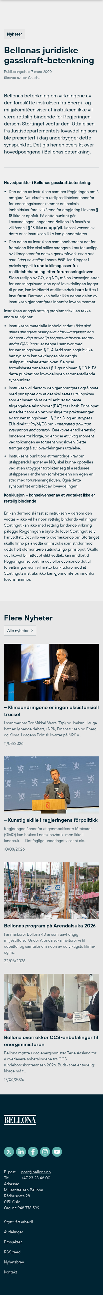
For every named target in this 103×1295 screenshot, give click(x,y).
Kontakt (10, 1272)
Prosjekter (13, 1242)
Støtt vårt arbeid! (18, 1222)
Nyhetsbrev (14, 1262)
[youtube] (57, 1152)
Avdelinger (13, 1232)
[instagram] (45, 1152)
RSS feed (12, 1252)
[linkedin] (21, 1152)
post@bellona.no (36, 1172)
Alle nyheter (17, 630)
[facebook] (33, 1152)
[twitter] (9, 1152)
